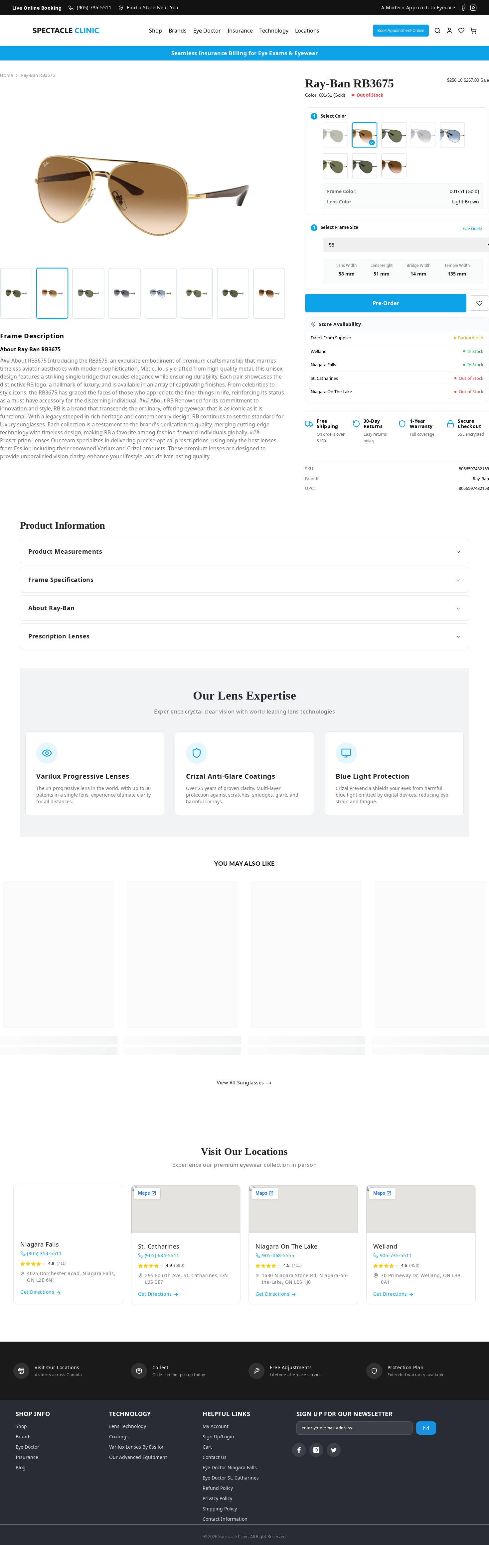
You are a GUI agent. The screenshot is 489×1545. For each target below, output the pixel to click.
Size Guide (472, 228)
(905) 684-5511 (162, 1255)
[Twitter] (334, 1450)
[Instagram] (473, 8)
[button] (401, 31)
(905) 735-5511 (94, 7)
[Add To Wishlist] (479, 303)
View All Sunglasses (241, 1082)
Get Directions (38, 1292)
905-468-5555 (278, 1255)
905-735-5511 (396, 1255)
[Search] (437, 30)
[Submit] (426, 1428)
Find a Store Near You (153, 7)
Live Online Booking (37, 8)
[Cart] (473, 30)
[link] (58, 1040)
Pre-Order (386, 303)
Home (6, 75)
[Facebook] (463, 8)
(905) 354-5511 (44, 1253)
